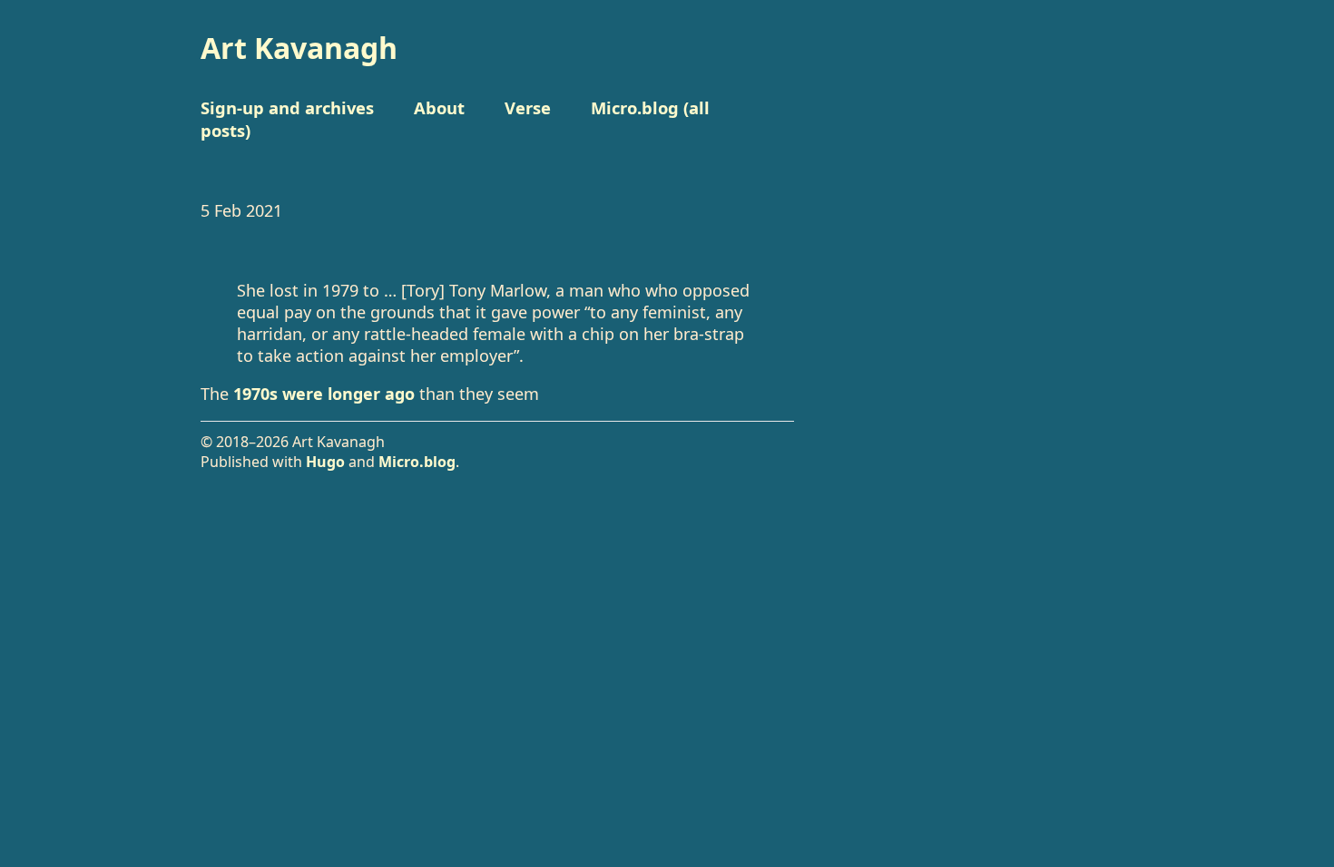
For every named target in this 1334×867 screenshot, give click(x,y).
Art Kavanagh (299, 47)
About (439, 107)
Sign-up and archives (287, 107)
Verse (528, 107)
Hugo (325, 462)
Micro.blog (417, 462)
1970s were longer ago (324, 393)
